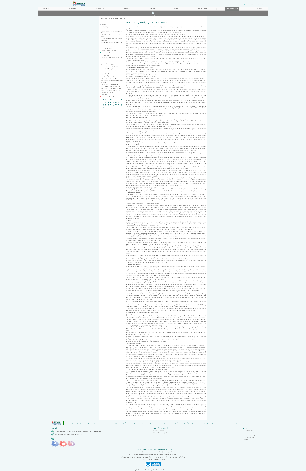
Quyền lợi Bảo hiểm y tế (159, 430)
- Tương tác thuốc (105, 61)
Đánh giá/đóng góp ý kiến (160, 432)
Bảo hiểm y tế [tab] (99, 8)
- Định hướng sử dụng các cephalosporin (111, 86)
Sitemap (246, 439)
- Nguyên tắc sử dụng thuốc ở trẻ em (110, 66)
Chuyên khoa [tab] (202, 8)
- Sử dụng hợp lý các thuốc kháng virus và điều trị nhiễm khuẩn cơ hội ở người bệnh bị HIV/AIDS (112, 80)
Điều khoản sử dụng (249, 435)
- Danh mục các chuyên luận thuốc (110, 46)
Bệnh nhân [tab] (72, 8)
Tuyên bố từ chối (248, 430)
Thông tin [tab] (126, 8)
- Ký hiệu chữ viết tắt (106, 48)
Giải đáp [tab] (260, 8)
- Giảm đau (104, 94)
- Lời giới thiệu (104, 27)
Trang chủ (103, 18)
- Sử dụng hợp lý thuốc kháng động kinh (111, 88)
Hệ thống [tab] (152, 8)
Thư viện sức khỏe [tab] (232, 8)
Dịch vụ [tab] (176, 8)
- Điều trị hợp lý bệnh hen (107, 73)
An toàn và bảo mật (249, 432)
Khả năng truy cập (249, 437)
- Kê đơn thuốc (105, 55)
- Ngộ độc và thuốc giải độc (108, 68)
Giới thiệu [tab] (46, 8)
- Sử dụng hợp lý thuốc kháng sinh (109, 84)
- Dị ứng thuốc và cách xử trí (108, 71)
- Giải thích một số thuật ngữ (108, 50)
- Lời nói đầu (104, 29)
